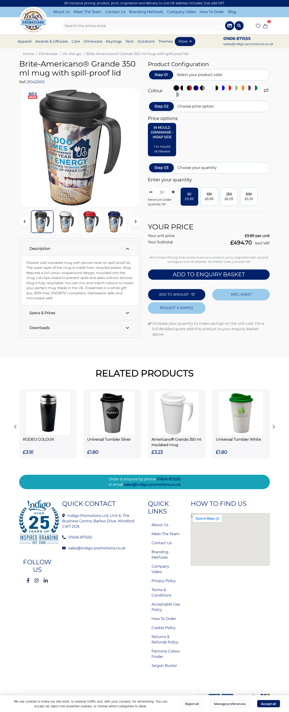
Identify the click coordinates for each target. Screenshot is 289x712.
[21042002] (190, 88)
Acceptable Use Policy (165, 607)
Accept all (268, 704)
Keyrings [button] (114, 41)
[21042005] (209, 88)
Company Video (181, 12)
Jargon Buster (164, 666)
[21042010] (242, 88)
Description (39, 249)
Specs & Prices (42, 313)
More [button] (183, 41)
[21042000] (177, 88)
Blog (232, 12)
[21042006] (216, 88)
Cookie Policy (163, 628)
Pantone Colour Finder (165, 654)
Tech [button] (129, 41)
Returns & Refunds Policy (164, 639)
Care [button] (76, 41)
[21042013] (177, 94)
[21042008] (229, 88)
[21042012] (255, 88)
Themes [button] (165, 41)
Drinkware (48, 54)
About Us (61, 12)
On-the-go (71, 54)
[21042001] (183, 88)
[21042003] (196, 88)
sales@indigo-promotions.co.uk (248, 44)
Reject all (192, 704)
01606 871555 (168, 479)
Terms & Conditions (161, 592)
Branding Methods (146, 12)
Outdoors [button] (146, 41)
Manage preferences (230, 704)
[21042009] (236, 88)
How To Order (212, 12)
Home (28, 54)
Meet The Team (88, 12)
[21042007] (222, 88)
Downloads (39, 328)
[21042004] (203, 88)
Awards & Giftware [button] (51, 41)
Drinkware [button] (93, 41)
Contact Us (115, 12)
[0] (265, 26)
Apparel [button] (25, 41)
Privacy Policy (163, 581)
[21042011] (249, 88)
